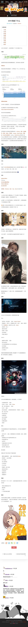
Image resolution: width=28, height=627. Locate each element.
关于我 (25, 1)
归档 (12, 1)
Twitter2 (19, 321)
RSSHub (3, 65)
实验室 (7, 1)
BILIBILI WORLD (4, 178)
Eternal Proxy (17, 135)
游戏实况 (6, 325)
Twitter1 (15, 321)
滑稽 (3, 188)
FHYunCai (7, 188)
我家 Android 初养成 (7, 554)
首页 (2, 1)
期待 (21, 131)
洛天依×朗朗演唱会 (5, 182)
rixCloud (18, 131)
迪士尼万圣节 (4, 185)
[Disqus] (14, 582)
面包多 (10, 133)
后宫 (16, 1)
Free (13, 188)
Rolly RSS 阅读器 (6, 135)
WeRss (7, 133)
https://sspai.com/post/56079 (7, 109)
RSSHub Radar (4, 101)
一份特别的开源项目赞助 (21, 554)
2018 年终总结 (7, 167)
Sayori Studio (19, 133)
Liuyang (14, 133)
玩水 (10, 188)
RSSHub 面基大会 (4, 183)
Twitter (17, 325)
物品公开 (21, 1)
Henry (16, 188)
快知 (4, 133)
